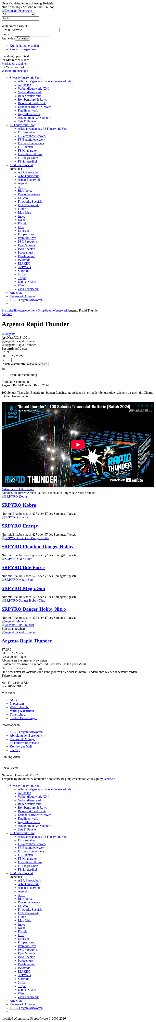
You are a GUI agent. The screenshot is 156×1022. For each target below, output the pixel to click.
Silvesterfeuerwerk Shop (25, 77)
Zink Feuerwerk (28, 289)
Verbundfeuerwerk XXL (34, 88)
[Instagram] (5, 771)
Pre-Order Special (21, 165)
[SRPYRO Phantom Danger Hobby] (26, 538)
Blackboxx (25, 190)
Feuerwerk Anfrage (22, 296)
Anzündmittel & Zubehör (34, 117)
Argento (23, 183)
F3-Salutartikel (27, 161)
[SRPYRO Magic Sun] (17, 579)
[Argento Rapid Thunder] (19, 632)
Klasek (22, 223)
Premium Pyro (27, 238)
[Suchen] (3, 23)
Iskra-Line (24, 212)
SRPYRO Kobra (19, 505)
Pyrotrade (24, 260)
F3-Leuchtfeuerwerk (31, 143)
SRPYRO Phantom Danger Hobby (38, 546)
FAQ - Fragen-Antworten (26, 300)
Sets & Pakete (27, 121)
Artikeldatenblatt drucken (18, 489)
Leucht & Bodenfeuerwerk (35, 106)
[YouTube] (3, 771)
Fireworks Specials (30, 201)
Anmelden (22, 38)
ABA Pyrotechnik (29, 172)
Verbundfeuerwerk (30, 92)
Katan (22, 219)
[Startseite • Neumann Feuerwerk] (17, 10)
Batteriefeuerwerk (29, 96)
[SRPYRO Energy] (15, 517)
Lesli (21, 227)
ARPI (21, 187)
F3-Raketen (25, 147)
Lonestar (23, 230)
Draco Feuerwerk (29, 194)
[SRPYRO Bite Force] (17, 558)
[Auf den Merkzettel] (3, 369)
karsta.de (109, 779)
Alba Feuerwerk (28, 176)
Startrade (23, 270)
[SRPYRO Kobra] (14, 496)
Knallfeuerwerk (28, 110)
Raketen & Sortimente (32, 103)
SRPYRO (24, 267)
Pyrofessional (26, 256)
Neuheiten (24, 85)
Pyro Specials (26, 249)
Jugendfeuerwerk (29, 114)
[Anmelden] (40, 669)
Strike (21, 274)
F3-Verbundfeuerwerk (32, 136)
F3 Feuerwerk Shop (22, 125)
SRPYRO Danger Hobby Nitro (34, 609)
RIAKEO (24, 263)
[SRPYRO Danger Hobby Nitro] (24, 600)
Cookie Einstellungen (23, 718)
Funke (22, 209)
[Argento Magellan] (15, 621)
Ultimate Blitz (27, 281)
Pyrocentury (26, 252)
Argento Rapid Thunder (27, 640)
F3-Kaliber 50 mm (30, 154)
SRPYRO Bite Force (23, 567)
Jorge (21, 216)
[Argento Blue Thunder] (18, 625)
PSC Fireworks (28, 241)
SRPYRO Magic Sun (23, 588)
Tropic (22, 278)
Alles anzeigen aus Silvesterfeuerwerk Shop (46, 81)
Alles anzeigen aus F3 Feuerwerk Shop (43, 128)
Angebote (16, 292)
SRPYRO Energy (20, 526)
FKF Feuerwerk (28, 205)
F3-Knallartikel (27, 150)
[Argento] (8, 334)
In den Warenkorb (36, 364)
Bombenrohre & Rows (32, 99)
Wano (21, 285)
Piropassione (26, 234)
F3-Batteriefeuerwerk (31, 139)
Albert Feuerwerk (29, 179)
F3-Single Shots (28, 158)
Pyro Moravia (27, 245)
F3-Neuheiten (27, 132)
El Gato (23, 198)
